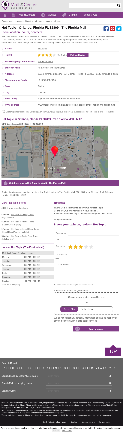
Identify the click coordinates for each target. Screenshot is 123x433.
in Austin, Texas (22, 214)
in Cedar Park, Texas (24, 236)
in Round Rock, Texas (25, 229)
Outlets (52, 14)
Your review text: (61, 256)
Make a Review (78, 55)
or (86, 300)
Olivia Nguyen (36, 112)
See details (67, 430)
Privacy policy (104, 422)
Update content (88, 422)
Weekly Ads (90, 14)
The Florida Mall (45, 61)
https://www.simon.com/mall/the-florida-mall (59, 98)
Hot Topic (42, 48)
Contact (74, 422)
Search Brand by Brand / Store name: (20, 376)
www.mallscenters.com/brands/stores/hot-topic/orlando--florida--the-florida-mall (76, 105)
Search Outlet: (9, 391)
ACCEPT (56, 430)
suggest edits (80, 112)
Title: (58, 239)
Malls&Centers (27, 14)
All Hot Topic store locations (15, 208)
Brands (73, 14)
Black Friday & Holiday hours (54, 422)
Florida (41, 86)
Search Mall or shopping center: (17, 383)
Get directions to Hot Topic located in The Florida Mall (37, 183)
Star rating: (61, 246)
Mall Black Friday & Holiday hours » (17, 253)
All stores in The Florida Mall (51, 68)
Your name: (61, 233)
